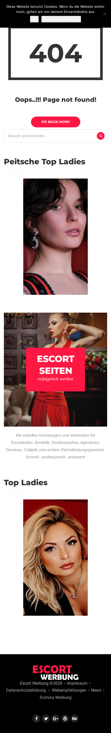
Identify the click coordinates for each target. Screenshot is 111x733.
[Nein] (104, 14)
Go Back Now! (56, 122)
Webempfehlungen (69, 690)
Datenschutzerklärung (26, 690)
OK (34, 19)
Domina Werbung (56, 697)
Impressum (77, 683)
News (96, 690)
